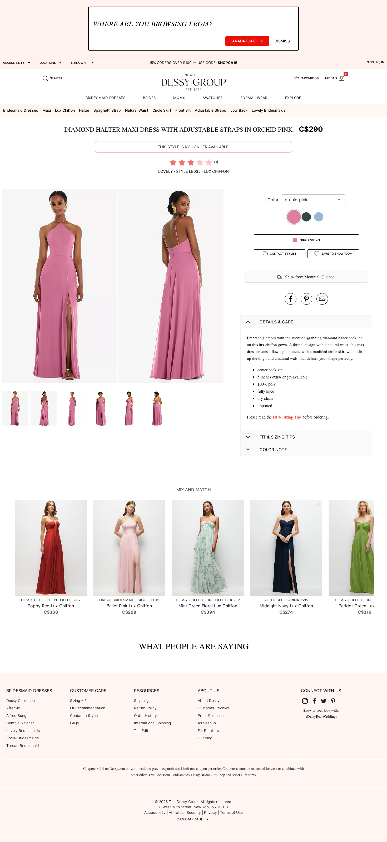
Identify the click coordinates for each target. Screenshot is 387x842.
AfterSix (13, 708)
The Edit (141, 730)
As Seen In (207, 723)
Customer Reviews (214, 708)
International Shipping (152, 723)
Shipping (141, 700)
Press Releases (211, 715)
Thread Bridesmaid (22, 745)
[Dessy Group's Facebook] (316, 701)
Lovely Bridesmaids (23, 730)
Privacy (210, 812)
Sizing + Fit (79, 700)
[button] (60, 287)
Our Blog (205, 738)
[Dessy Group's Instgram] (307, 701)
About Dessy (209, 700)
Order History (145, 715)
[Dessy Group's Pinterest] (335, 701)
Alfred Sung (16, 715)
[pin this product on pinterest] (306, 299)
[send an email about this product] (322, 299)
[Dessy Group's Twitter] (326, 701)
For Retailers (208, 730)
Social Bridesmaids (22, 738)
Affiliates (176, 812)
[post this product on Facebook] (290, 299)
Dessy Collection (20, 700)
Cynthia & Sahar (20, 723)
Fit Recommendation (87, 708)
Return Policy (145, 708)
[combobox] (309, 199)
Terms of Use (231, 812)
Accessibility (155, 812)
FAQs (74, 723)
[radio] (173, 162)
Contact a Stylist (84, 715)
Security (194, 812)
